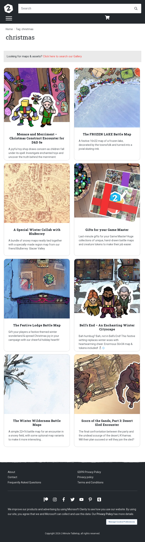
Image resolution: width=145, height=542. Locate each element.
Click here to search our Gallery (62, 56)
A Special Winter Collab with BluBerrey (37, 209)
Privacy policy (85, 477)
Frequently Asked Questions (24, 482)
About (11, 472)
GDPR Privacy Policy (89, 472)
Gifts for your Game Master (107, 209)
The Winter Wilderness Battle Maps (37, 400)
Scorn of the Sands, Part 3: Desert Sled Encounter (107, 400)
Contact (12, 477)
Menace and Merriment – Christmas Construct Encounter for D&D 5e (37, 114)
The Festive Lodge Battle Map (37, 305)
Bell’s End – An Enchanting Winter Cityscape (107, 305)
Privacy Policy (105, 514)
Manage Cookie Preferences (122, 522)
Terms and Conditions (90, 482)
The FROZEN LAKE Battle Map (107, 114)
